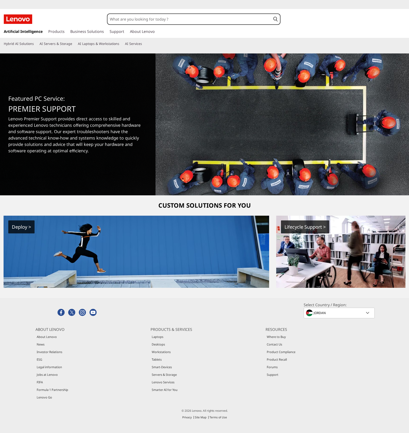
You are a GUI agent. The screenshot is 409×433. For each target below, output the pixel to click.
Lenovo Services (163, 382)
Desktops (158, 344)
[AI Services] (143, 43)
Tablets (157, 359)
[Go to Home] (18, 19)
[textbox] (340, 313)
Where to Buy (276, 337)
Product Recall (277, 359)
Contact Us (274, 344)
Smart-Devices (162, 367)
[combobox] (189, 19)
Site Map (200, 417)
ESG (39, 359)
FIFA (40, 382)
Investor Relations (49, 352)
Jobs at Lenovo (47, 374)
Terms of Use (218, 417)
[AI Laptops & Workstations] (121, 43)
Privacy (187, 417)
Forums (272, 367)
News (40, 344)
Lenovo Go (44, 397)
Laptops (157, 337)
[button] (275, 19)
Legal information (49, 367)
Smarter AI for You (165, 390)
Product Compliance (281, 352)
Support (272, 374)
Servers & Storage (164, 374)
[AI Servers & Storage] (74, 43)
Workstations (161, 352)
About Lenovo (47, 337)
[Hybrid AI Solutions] (35, 43)
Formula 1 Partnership (52, 390)
